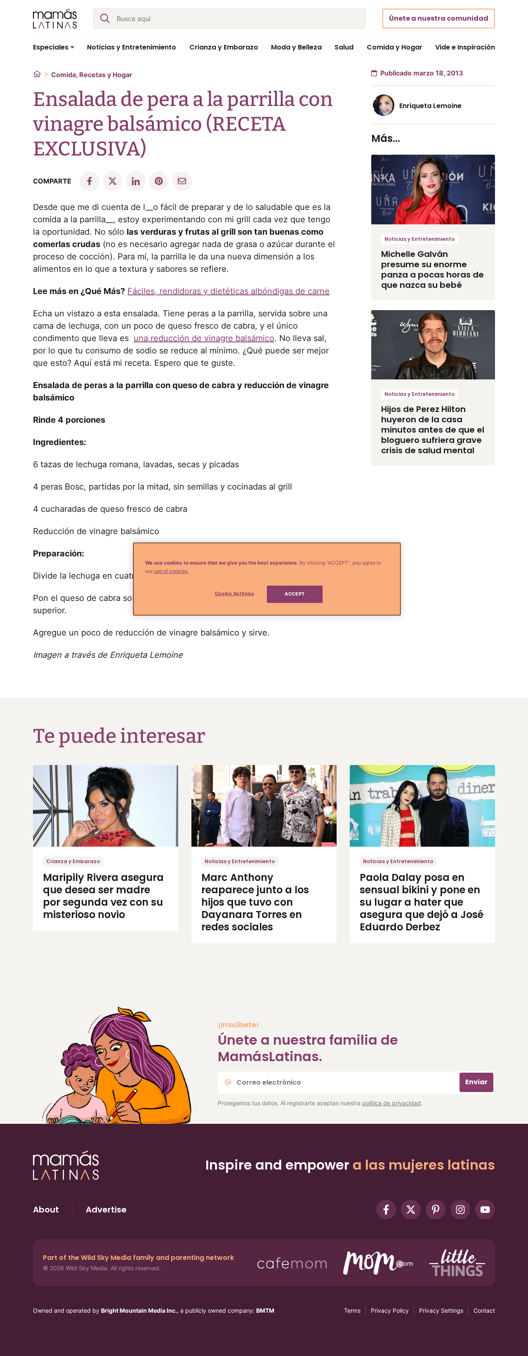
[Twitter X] (411, 1209)
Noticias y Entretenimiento (419, 238)
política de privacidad (391, 1102)
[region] (267, 579)
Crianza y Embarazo (73, 861)
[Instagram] (460, 1209)
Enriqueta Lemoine (430, 106)
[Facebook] (386, 1209)
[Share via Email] (182, 181)
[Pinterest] (436, 1209)
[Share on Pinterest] (159, 181)
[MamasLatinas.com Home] (55, 18)
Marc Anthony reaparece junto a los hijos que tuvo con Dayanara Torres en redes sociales (255, 902)
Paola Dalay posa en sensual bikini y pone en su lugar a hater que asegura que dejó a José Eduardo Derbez (421, 902)
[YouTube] (485, 1209)
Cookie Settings (234, 593)
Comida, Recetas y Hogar (91, 75)
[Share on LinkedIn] (136, 181)
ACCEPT (294, 594)
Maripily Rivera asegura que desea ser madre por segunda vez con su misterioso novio (103, 896)
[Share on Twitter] (113, 181)
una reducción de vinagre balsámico (204, 338)
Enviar (476, 1082)
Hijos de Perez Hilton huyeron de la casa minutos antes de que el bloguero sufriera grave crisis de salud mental (432, 429)
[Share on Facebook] (89, 181)
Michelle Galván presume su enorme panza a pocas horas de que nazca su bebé (432, 269)
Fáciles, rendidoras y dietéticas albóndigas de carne (228, 291)
